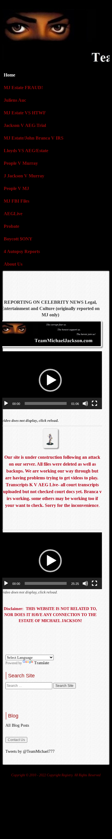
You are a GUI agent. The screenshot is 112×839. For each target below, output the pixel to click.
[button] (50, 380)
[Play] (6, 403)
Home (9, 74)
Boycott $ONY (18, 238)
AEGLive (13, 213)
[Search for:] (29, 686)
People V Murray (21, 163)
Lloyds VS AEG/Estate (26, 150)
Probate (11, 226)
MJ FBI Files (16, 201)
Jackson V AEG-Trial (25, 125)
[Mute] (85, 403)
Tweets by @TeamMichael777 (30, 751)
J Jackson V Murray (24, 175)
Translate (41, 663)
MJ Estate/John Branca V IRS (33, 138)
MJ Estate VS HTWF (25, 112)
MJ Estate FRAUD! (23, 87)
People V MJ (16, 188)
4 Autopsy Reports (22, 251)
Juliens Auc (15, 100)
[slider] (45, 403)
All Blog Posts (17, 725)
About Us (13, 264)
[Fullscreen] (94, 403)
